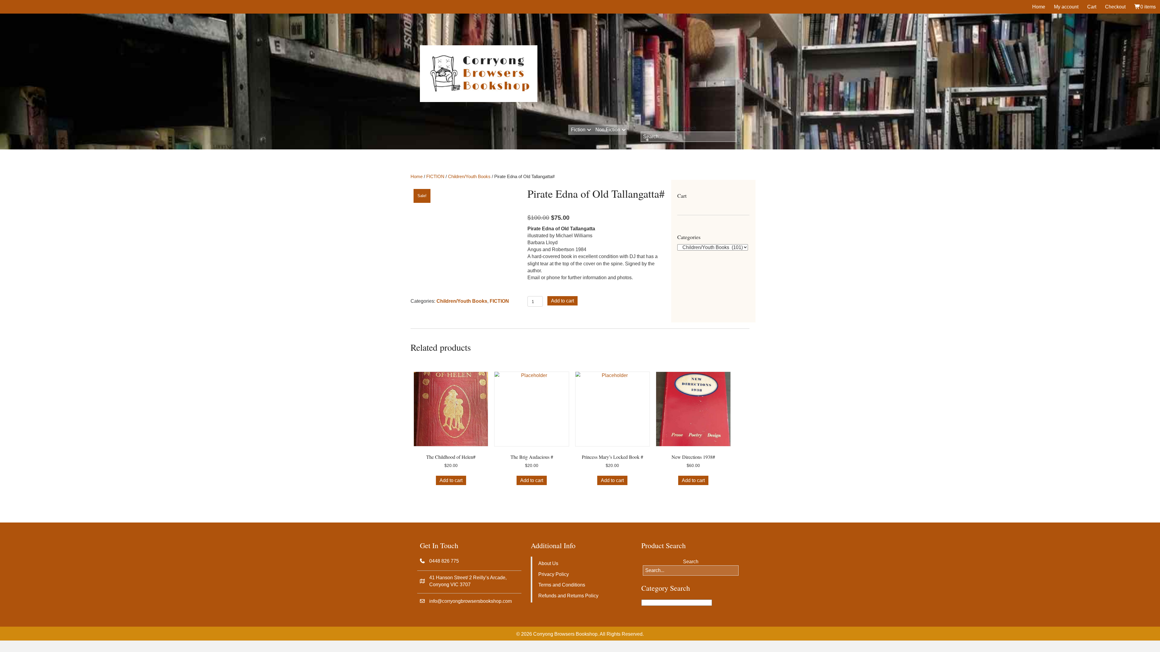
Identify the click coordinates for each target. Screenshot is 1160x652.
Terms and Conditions (561, 584)
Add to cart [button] (451, 480)
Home (1038, 6)
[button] (588, 130)
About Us (548, 563)
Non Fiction (607, 129)
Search (688, 128)
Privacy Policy (553, 574)
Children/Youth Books (469, 176)
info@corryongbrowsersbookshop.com (470, 601)
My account (1066, 6)
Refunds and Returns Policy (568, 595)
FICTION (435, 176)
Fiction (578, 129)
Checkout (1115, 6)
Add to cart (562, 300)
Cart (1091, 6)
